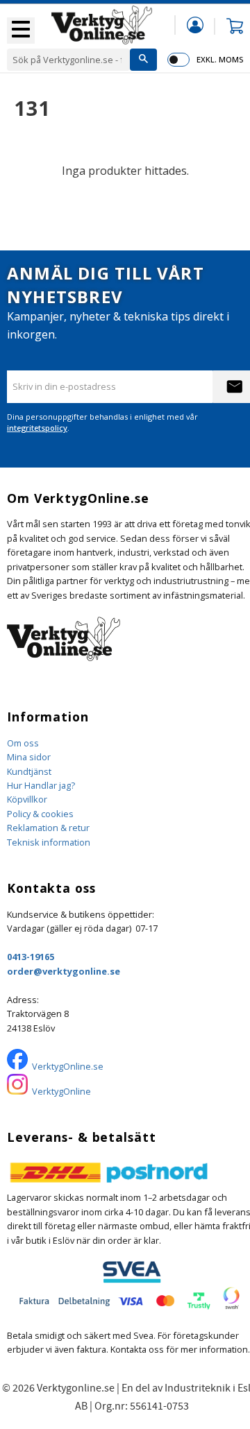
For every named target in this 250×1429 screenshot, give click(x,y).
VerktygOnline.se (67, 1066)
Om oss (23, 743)
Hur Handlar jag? (41, 785)
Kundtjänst (29, 771)
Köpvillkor (27, 799)
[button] (21, 30)
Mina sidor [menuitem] (195, 24)
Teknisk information (48, 842)
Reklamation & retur (48, 827)
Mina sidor (29, 757)
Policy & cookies (40, 813)
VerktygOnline (61, 1091)
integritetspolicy (37, 427)
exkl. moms (220, 59)
